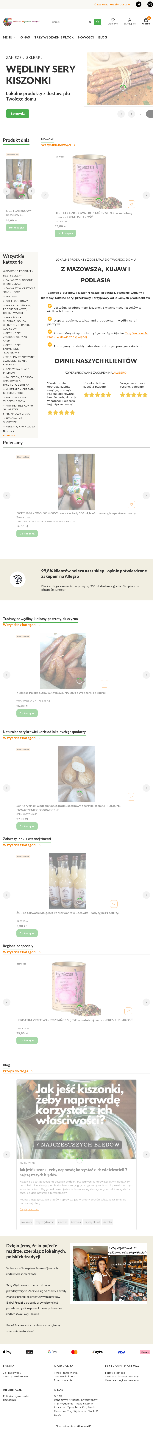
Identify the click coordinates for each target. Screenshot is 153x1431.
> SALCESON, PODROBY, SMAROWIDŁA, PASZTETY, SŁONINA (18, 381)
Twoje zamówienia (65, 1372)
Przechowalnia (63, 1380)
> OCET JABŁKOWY (15, 300)
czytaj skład (92, 1221)
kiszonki (76, 1221)
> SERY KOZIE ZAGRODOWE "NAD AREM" (15, 337)
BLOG (57, 1414)
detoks (107, 1221)
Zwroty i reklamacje (15, 1376)
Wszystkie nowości (56, 145)
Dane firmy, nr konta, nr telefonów (76, 1399)
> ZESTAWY (10, 296)
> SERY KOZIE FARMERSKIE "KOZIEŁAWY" (12, 349)
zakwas (62, 1221)
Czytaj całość (29, 1209)
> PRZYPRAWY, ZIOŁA (16, 413)
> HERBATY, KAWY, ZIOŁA (19, 426)
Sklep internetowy (72, 1426)
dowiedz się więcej (73, 337)
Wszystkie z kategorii (19, 625)
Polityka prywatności (16, 1396)
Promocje (9, 435)
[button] (97, 22)
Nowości (8, 430)
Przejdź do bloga (15, 1071)
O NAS (58, 1396)
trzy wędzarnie (45, 1221)
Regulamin (9, 1399)
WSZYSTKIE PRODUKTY (18, 271)
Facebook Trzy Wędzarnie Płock (75, 1411)
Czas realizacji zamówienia (122, 1380)
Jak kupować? (12, 1372)
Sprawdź (18, 113)
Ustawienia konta (64, 1376)
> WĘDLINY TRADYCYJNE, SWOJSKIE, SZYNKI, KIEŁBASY (19, 361)
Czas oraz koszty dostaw (112, 4)
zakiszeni (26, 1221)
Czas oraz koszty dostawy (121, 1376)
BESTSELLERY (12, 275)
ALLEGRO (120, 372)
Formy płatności (115, 1372)
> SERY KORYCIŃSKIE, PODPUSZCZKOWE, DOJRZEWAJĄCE (17, 309)
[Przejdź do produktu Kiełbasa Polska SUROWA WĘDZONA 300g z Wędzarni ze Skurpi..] (63, 661)
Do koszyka (16, 227)
